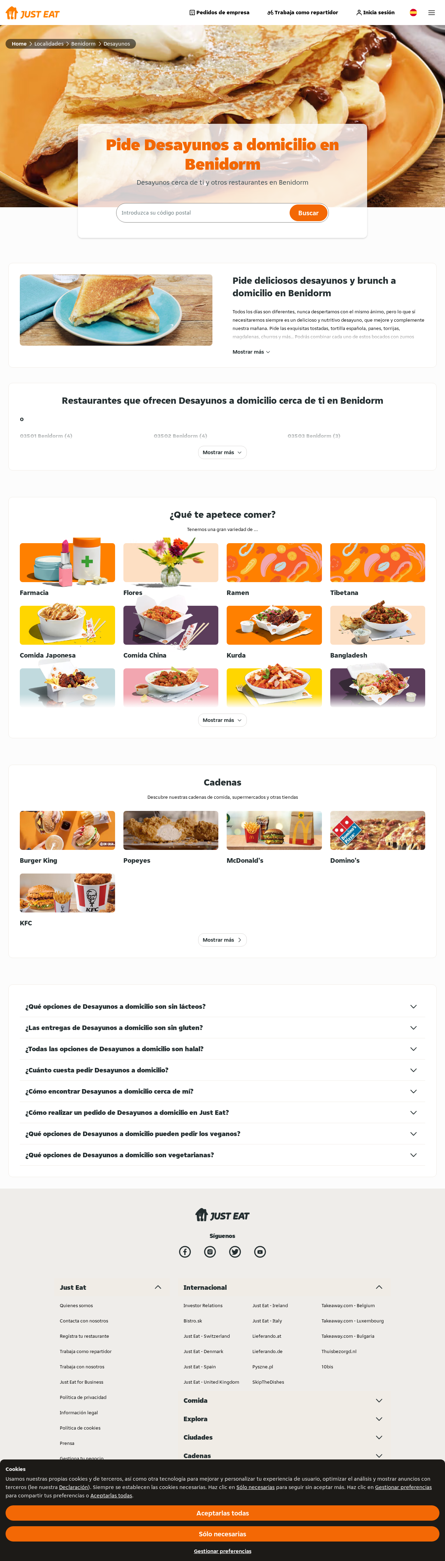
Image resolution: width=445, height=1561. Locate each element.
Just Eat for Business (81, 1382)
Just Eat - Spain (200, 1366)
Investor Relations (203, 1305)
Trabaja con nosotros (82, 1366)
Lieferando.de (267, 1351)
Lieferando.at (266, 1336)
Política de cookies (80, 1428)
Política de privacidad (83, 1397)
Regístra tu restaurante (84, 1336)
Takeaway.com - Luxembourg (353, 1321)
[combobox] (202, 213)
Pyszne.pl (262, 1366)
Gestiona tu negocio (82, 1458)
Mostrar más (248, 351)
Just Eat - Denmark (203, 1351)
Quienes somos (76, 1305)
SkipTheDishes (268, 1382)
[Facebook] (185, 1252)
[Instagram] (210, 1252)
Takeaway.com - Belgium (348, 1305)
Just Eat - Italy (267, 1321)
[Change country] (413, 12)
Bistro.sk (193, 1321)
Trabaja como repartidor (306, 12)
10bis (327, 1366)
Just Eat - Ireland (270, 1305)
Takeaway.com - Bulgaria (348, 1336)
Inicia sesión (379, 12)
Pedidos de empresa (223, 12)
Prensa (67, 1443)
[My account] (431, 13)
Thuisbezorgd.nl (339, 1351)
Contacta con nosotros (84, 1321)
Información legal (79, 1412)
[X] (235, 1252)
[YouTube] (260, 1252)
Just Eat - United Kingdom (211, 1382)
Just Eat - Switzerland (207, 1336)
